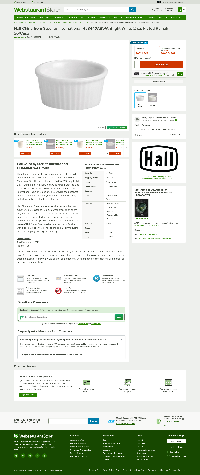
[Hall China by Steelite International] (158, 159)
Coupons (106, 450)
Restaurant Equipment (26, 17)
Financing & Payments (146, 450)
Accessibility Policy (138, 470)
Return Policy (142, 460)
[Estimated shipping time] (176, 120)
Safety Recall (108, 460)
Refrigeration (45, 17)
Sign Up (93, 421)
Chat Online (174, 452)
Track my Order (176, 447)
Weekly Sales (108, 447)
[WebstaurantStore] (36, 436)
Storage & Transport (134, 17)
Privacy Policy (96, 324)
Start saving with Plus (125, 424)
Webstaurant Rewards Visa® (155, 75)
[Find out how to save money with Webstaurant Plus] (16, 141)
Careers (140, 447)
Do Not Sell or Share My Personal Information (167, 470)
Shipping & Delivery (177, 456)
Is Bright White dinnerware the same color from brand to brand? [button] (51, 354)
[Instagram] (16, 455)
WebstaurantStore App (79, 447)
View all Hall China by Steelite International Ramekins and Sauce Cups (159, 178)
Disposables (104, 17)
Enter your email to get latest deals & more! (27, 421)
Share (102, 127)
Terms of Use (83, 324)
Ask (119, 317)
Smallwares (60, 17)
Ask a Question (118, 128)
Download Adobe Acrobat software (147, 225)
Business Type (177, 17)
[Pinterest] (44, 455)
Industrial (163, 17)
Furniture (118, 17)
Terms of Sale (94, 470)
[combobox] (96, 9)
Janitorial (151, 17)
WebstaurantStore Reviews (114, 456)
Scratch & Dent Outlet (112, 443)
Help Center (21, 2)
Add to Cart (25, 153)
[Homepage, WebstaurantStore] (37, 9)
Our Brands (141, 443)
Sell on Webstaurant (145, 456)
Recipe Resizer (76, 453)
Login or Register (28, 395)
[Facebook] (30, 455)
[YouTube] (23, 455)
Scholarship (141, 453)
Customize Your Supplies (80, 450)
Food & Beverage (76, 17)
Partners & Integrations (80, 456)
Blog (104, 440)
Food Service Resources (113, 453)
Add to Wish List (159, 82)
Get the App (38, 2)
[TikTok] (37, 455)
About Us (140, 440)
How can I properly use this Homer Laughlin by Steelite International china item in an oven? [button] (64, 339)
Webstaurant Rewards (79, 443)
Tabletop (91, 17)
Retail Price (141, 49)
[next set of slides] (126, 147)
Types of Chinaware (156, 234)
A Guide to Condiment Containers (161, 238)
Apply (180, 74)
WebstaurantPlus (77, 440)
